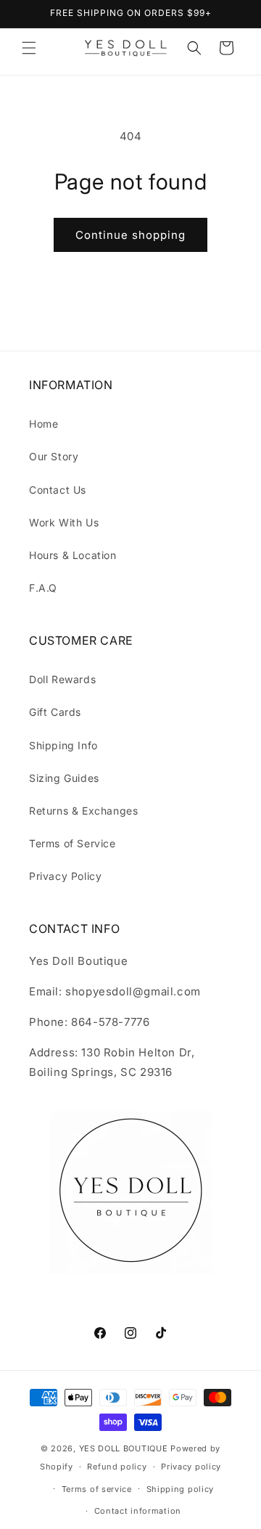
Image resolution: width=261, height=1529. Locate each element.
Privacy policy (191, 1466)
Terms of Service (72, 843)
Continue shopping (130, 235)
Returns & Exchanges (83, 810)
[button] (29, 48)
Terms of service (97, 1489)
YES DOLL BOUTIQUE (123, 1448)
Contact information (137, 1511)
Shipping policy (180, 1489)
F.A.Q (43, 588)
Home (43, 423)
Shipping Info (63, 745)
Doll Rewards (62, 679)
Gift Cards (55, 712)
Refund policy (116, 1466)
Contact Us (57, 490)
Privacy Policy (65, 876)
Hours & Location (73, 555)
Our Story (53, 456)
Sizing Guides (64, 778)
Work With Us (64, 522)
